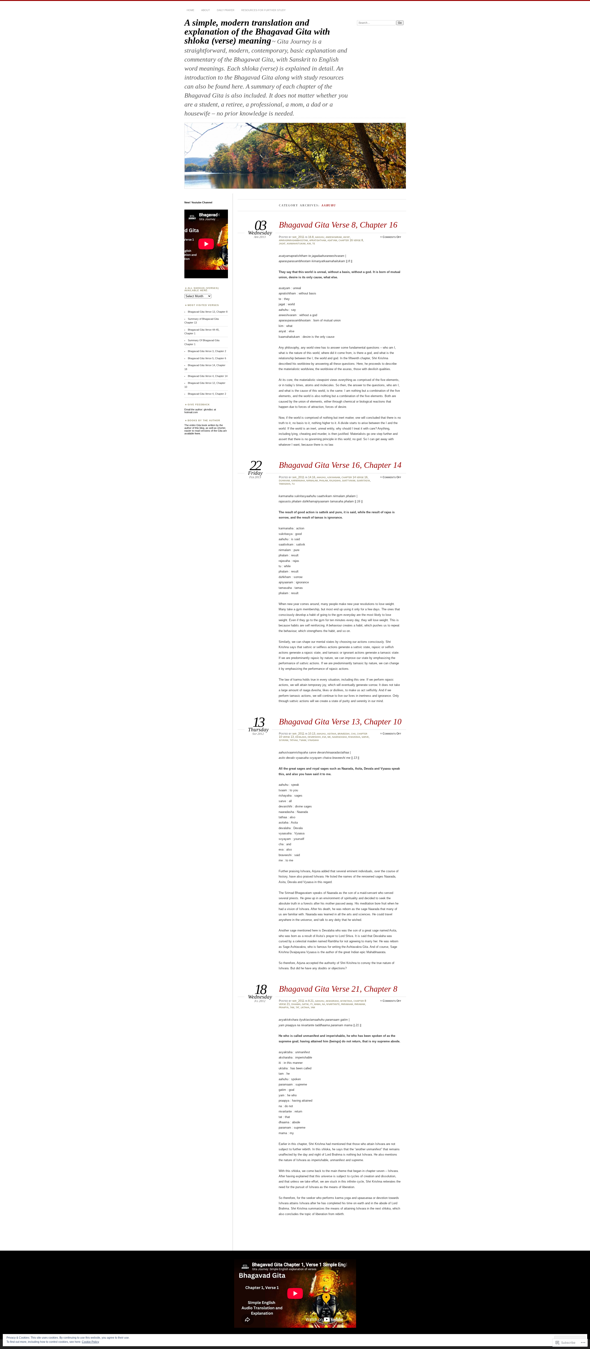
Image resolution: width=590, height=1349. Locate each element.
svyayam (283, 740)
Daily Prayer (225, 10)
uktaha (305, 1007)
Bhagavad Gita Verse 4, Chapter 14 (207, 376)
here (197, 433)
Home (190, 10)
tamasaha (284, 483)
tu (293, 483)
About (205, 10)
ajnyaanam (333, 477)
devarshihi (314, 736)
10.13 (311, 733)
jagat (282, 243)
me (329, 736)
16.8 (311, 237)
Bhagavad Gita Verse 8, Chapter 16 (338, 224)
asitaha (331, 733)
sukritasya (363, 480)
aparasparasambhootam (293, 240)
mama (317, 1004)
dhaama (296, 1004)
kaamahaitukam (296, 243)
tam (292, 1007)
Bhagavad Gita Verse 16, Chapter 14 (340, 465)
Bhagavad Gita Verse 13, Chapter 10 (340, 721)
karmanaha (298, 480)
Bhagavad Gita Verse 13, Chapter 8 (207, 311)
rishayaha (354, 736)
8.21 (311, 1000)
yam (313, 1007)
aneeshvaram (334, 237)
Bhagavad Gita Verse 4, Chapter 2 (207, 393)
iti (311, 1004)
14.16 (311, 477)
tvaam (302, 740)
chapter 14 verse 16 (355, 477)
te (313, 243)
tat (297, 1007)
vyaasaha (313, 740)
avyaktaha (346, 1000)
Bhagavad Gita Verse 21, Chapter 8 (338, 988)
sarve (365, 736)
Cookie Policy (90, 1341)
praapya (284, 1007)
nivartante (333, 1004)
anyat (346, 237)
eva (324, 736)
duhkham (284, 480)
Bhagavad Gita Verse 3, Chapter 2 (207, 351)
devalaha (300, 736)
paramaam (347, 1004)
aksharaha (332, 1000)
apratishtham (317, 240)
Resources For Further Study (263, 10)
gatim (305, 1004)
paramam (359, 1004)
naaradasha (339, 736)
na (323, 1004)
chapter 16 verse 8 (351, 240)
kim (309, 243)
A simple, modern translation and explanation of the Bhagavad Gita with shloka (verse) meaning (257, 31)
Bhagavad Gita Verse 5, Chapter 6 (207, 358)
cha (353, 733)
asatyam (332, 240)
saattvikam (348, 480)
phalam (323, 480)
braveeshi (344, 733)
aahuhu (319, 237)
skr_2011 (298, 237)
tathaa (294, 740)
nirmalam (312, 480)
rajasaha (335, 480)
